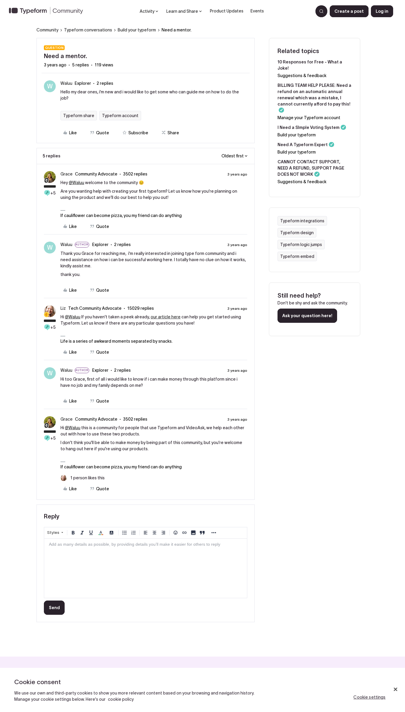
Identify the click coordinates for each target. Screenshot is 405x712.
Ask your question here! (307, 315)
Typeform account (120, 115)
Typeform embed (297, 256)
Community (47, 30)
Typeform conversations (88, 30)
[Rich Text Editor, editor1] (145, 568)
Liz (63, 308)
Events (257, 11)
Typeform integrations (302, 220)
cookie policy (121, 699)
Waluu (66, 83)
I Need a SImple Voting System (308, 127)
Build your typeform (137, 30)
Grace (66, 174)
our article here (166, 317)
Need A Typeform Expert (303, 144)
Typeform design (297, 232)
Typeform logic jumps (301, 244)
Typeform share (78, 115)
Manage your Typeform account (309, 117)
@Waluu (76, 182)
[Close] (395, 689)
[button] (349, 11)
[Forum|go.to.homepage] (48, 11)
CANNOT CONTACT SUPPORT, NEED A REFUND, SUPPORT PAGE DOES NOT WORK (311, 168)
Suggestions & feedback (302, 75)
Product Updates (226, 11)
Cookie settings (369, 697)
